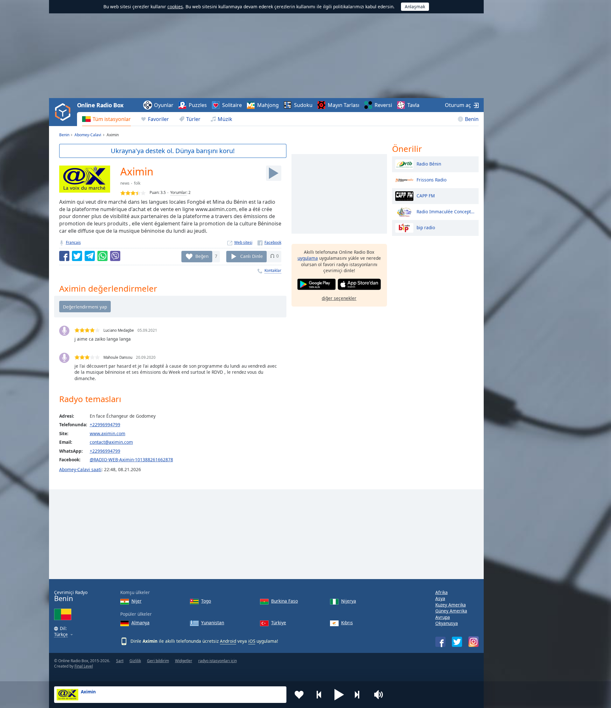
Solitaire (232, 105)
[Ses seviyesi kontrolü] (379, 694)
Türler (193, 119)
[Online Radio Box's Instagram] (473, 641)
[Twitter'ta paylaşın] (77, 256)
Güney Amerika (451, 611)
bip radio (426, 227)
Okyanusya (446, 623)
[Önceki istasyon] (319, 694)
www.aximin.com (107, 433)
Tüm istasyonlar (112, 119)
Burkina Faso (284, 601)
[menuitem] (106, 119)
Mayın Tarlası (343, 105)
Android (228, 641)
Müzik (225, 119)
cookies (175, 7)
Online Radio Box (100, 105)
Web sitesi (243, 242)
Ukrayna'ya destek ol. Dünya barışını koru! (173, 150)
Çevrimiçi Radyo (71, 596)
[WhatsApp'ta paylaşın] (102, 256)
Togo (206, 601)
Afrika (441, 592)
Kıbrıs (347, 623)
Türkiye (278, 623)
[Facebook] (269, 242)
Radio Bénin (429, 163)
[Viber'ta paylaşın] (115, 256)
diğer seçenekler (339, 298)
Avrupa (442, 617)
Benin (472, 119)
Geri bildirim (158, 660)
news (125, 183)
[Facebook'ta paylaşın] (64, 256)
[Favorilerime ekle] (299, 694)
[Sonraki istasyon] (359, 694)
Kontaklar (272, 270)
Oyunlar (163, 105)
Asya (440, 598)
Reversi (383, 105)
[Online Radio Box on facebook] (440, 642)
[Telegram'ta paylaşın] (90, 256)
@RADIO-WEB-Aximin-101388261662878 (131, 460)
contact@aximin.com (111, 442)
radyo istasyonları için (217, 660)
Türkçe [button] (61, 634)
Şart (119, 660)
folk (137, 183)
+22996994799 (105, 424)
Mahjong (268, 105)
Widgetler (183, 660)
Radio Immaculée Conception (446, 211)
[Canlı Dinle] (273, 173)
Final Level (83, 666)
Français (73, 242)
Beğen (201, 256)
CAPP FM (426, 195)
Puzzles (198, 105)
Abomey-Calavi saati (80, 469)
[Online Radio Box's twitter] (457, 642)
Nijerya (348, 601)
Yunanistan (212, 623)
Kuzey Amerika (450, 605)
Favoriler (158, 119)
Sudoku (303, 105)
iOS (251, 641)
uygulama (308, 258)
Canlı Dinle (251, 256)
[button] (339, 694)
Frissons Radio (431, 179)
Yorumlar (178, 192)
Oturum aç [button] (458, 105)
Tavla (413, 105)
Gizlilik (135, 660)
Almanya (140, 623)
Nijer (136, 601)
